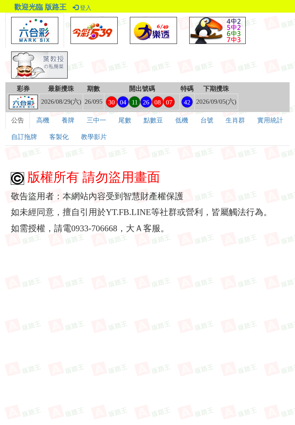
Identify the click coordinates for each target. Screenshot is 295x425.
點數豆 (153, 120)
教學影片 (94, 136)
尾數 (124, 120)
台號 (206, 120)
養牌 (68, 120)
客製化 (59, 136)
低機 (181, 120)
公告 (17, 120)
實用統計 (270, 120)
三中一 (96, 120)
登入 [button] (84, 8)
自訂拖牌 (24, 136)
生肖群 (235, 120)
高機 (42, 120)
